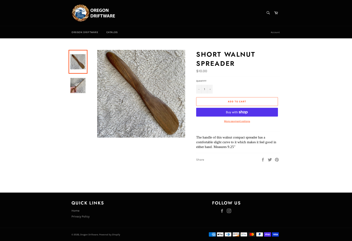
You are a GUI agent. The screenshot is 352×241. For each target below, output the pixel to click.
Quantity (201, 81)
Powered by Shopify (109, 234)
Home (75, 210)
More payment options (237, 121)
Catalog (112, 32)
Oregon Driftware (85, 32)
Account (275, 32)
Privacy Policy (80, 216)
